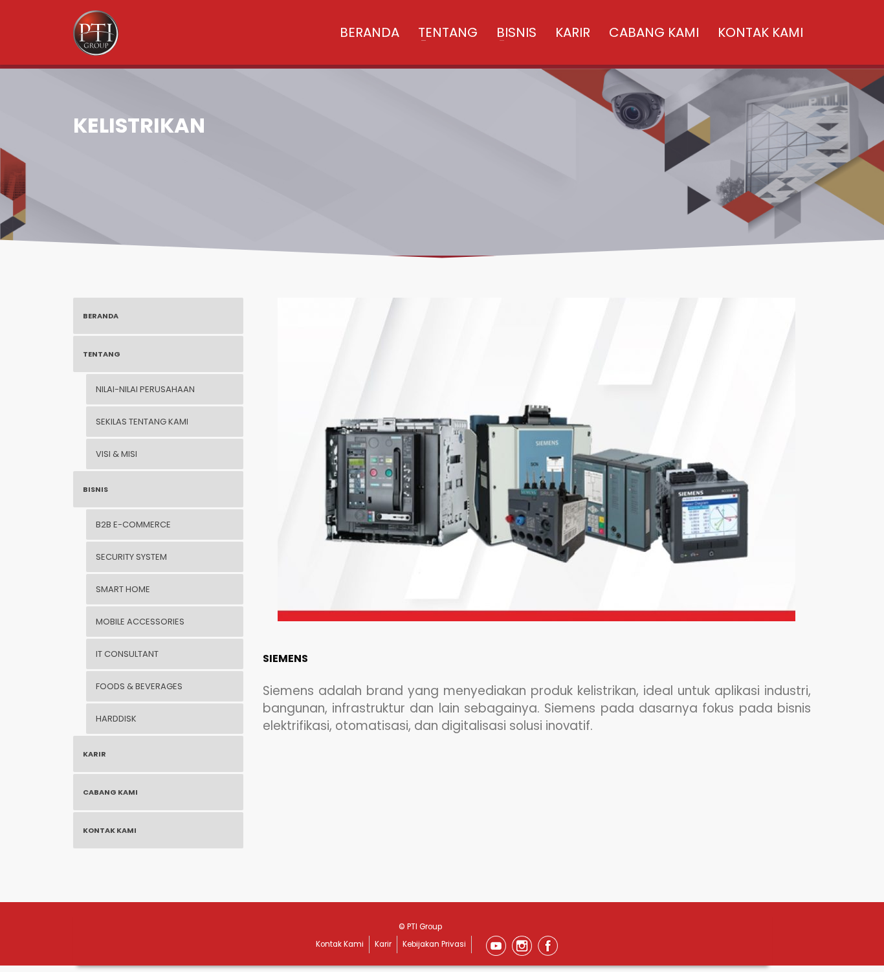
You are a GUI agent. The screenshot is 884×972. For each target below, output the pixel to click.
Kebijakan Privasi (434, 944)
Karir (383, 944)
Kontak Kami (340, 944)
